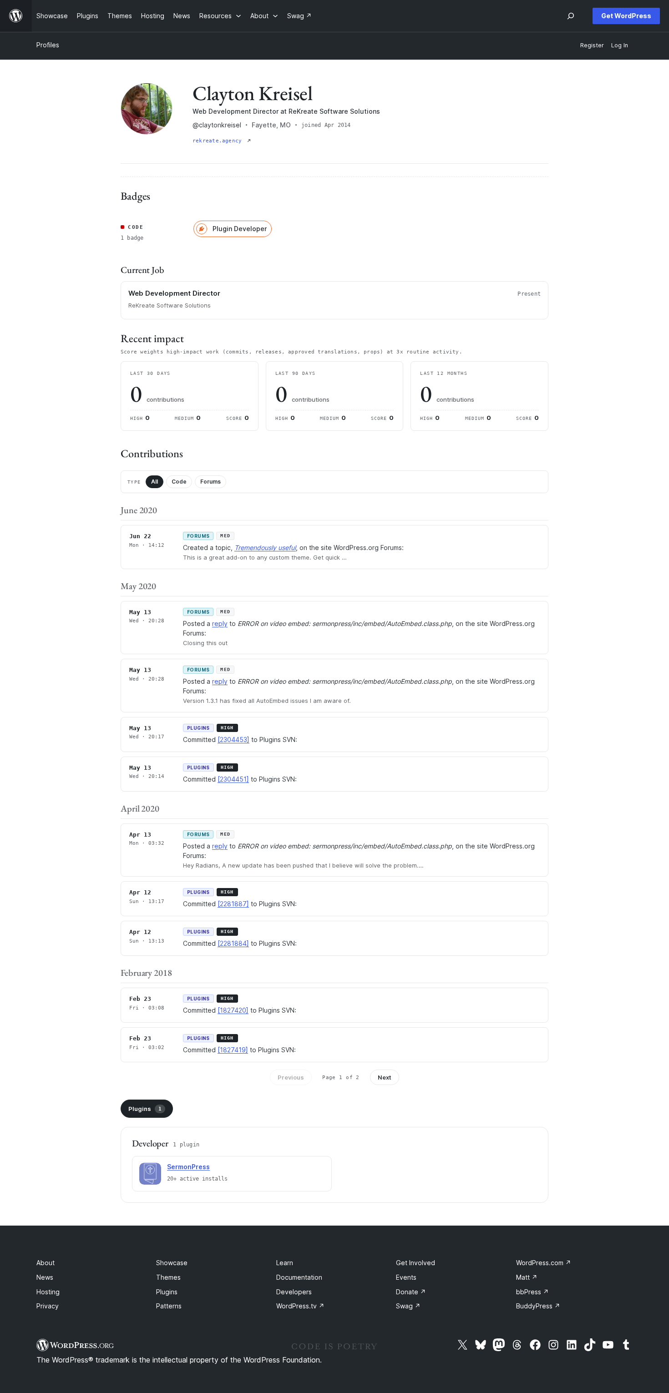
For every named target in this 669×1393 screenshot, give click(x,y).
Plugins (145, 1108)
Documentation (299, 1277)
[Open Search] (570, 16)
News (44, 1277)
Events (406, 1277)
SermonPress (188, 1167)
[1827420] (233, 1010)
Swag (408, 1306)
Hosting (48, 1292)
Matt (526, 1277)
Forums (210, 481)
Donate (411, 1292)
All (154, 481)
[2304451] (233, 779)
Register (592, 45)
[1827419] (233, 1050)
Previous (291, 1077)
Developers (294, 1292)
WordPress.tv (300, 1306)
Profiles (47, 45)
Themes (168, 1277)
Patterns (169, 1306)
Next (384, 1077)
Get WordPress (626, 16)
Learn (284, 1263)
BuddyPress (538, 1306)
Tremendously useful (265, 547)
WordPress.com (543, 1263)
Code (179, 481)
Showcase (172, 1263)
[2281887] (233, 904)
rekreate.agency (219, 141)
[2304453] (233, 739)
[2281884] (233, 943)
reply (220, 623)
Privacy (47, 1306)
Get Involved (415, 1263)
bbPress (532, 1292)
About (45, 1263)
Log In (619, 45)
